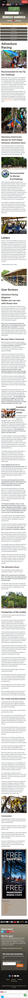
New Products (6, 909)
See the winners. (18, 948)
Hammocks (6, 903)
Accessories (6, 908)
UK (18, 4)
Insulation (6, 907)
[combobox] (14, 992)
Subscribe (20, 965)
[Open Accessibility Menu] (25, 995)
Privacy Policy (14, 981)
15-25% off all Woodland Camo (14, 24)
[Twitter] (2, 932)
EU (14, 4)
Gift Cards (6, 911)
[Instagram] (13, 932)
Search (21, 13)
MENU (4, 1)
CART (25, 1)
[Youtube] (11, 932)
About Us (13, 979)
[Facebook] (5, 932)
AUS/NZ (23, 4)
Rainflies (5, 905)
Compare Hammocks (8, 904)
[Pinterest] (8, 932)
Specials (5, 912)
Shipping (20, 979)
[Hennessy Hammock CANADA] (14, 17)
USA (5, 4)
